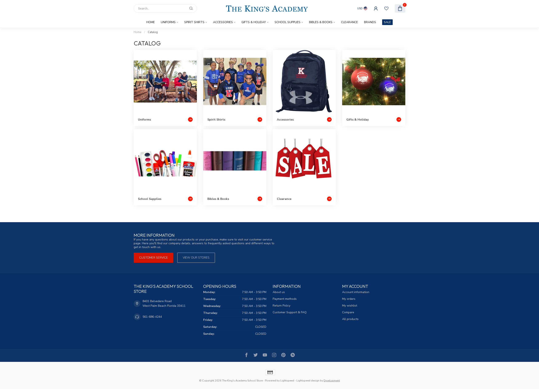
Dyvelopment (332, 380)
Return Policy (281, 306)
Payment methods (285, 299)
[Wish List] (386, 8)
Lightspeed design (307, 380)
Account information (355, 292)
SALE (387, 22)
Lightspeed (287, 380)
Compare (348, 312)
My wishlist (349, 306)
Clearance (349, 22)
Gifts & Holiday (253, 22)
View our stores (196, 258)
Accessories (223, 22)
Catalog (153, 32)
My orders (348, 299)
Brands (370, 22)
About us (279, 292)
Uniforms (168, 22)
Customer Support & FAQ (290, 312)
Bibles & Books (320, 22)
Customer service (153, 258)
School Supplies (287, 22)
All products (350, 319)
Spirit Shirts (194, 22)
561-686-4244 (152, 317)
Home (150, 22)
